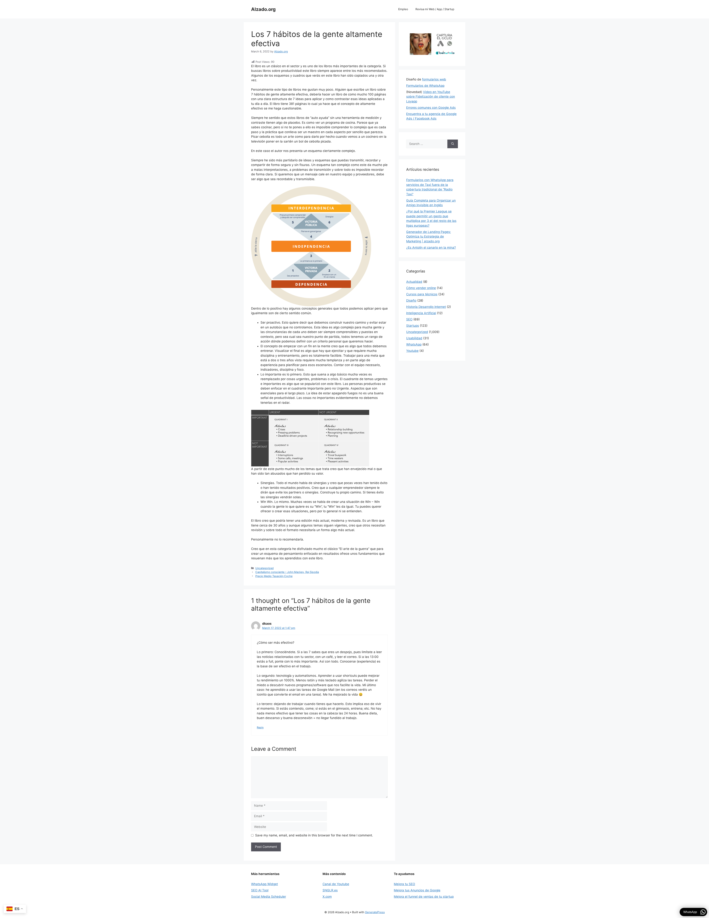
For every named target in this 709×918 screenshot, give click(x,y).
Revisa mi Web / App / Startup (434, 9)
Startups (412, 325)
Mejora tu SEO (404, 884)
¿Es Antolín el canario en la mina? (431, 247)
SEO (409, 319)
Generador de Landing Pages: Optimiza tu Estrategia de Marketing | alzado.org (428, 236)
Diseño (411, 300)
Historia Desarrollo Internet (426, 307)
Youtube (412, 351)
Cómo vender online (421, 288)
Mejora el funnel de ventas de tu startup (424, 896)
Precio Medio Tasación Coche (273, 576)
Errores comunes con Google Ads (431, 107)
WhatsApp (414, 344)
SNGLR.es (330, 890)
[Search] (452, 144)
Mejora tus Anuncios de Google (417, 890)
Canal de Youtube (336, 884)
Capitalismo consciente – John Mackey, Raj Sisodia (287, 572)
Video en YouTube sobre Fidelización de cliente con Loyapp (430, 96)
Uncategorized (264, 568)
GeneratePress (375, 912)
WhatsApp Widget (264, 884)
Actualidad (414, 282)
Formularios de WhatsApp (425, 85)
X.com (327, 896)
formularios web (434, 79)
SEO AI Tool (259, 890)
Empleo (403, 9)
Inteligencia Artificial (421, 313)
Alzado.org (263, 9)
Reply (260, 727)
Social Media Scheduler (268, 896)
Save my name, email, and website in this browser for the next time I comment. (314, 835)
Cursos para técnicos (421, 294)
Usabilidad (414, 338)
